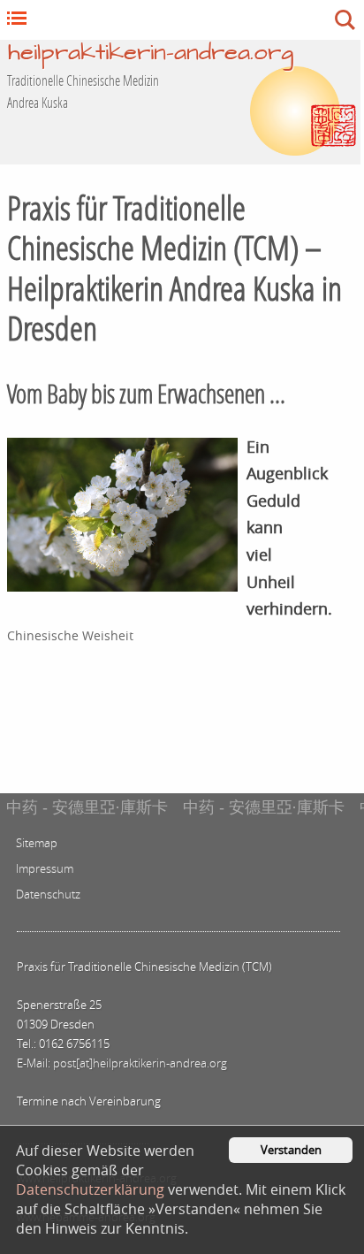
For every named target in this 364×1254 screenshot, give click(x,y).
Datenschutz (48, 894)
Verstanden (291, 1150)
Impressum (44, 868)
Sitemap (36, 843)
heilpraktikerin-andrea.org (150, 53)
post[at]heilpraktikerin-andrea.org (140, 1063)
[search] (215, 20)
